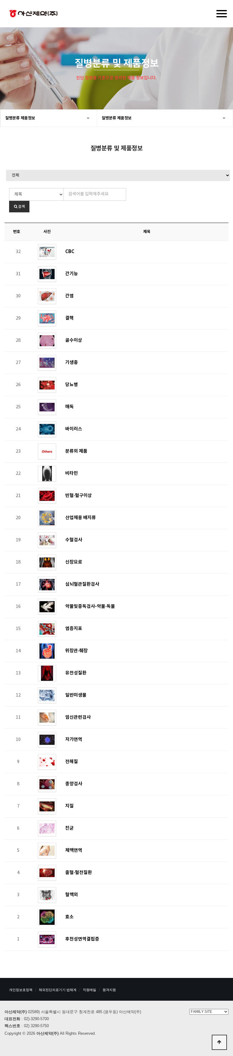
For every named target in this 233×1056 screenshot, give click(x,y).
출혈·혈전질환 (78, 872)
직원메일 (89, 990)
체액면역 (73, 850)
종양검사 (73, 784)
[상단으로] (219, 1042)
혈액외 (71, 894)
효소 (69, 917)
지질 (69, 806)
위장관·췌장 (76, 650)
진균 (69, 828)
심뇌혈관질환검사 (82, 584)
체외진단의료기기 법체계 (57, 990)
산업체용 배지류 (80, 517)
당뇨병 (71, 384)
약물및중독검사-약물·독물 (90, 606)
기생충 (71, 362)
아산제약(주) (33, 14)
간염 (69, 296)
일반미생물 (75, 695)
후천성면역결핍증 (82, 939)
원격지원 (109, 990)
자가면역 (73, 739)
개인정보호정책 (20, 990)
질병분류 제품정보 (20, 118)
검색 (21, 206)
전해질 (71, 761)
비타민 (71, 473)
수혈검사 (73, 540)
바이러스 (73, 429)
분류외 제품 (76, 451)
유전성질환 (75, 673)
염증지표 (73, 628)
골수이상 (73, 340)
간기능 (71, 273)
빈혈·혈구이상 (78, 495)
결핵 (69, 318)
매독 (69, 407)
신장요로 (73, 562)
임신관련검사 (78, 717)
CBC (69, 251)
